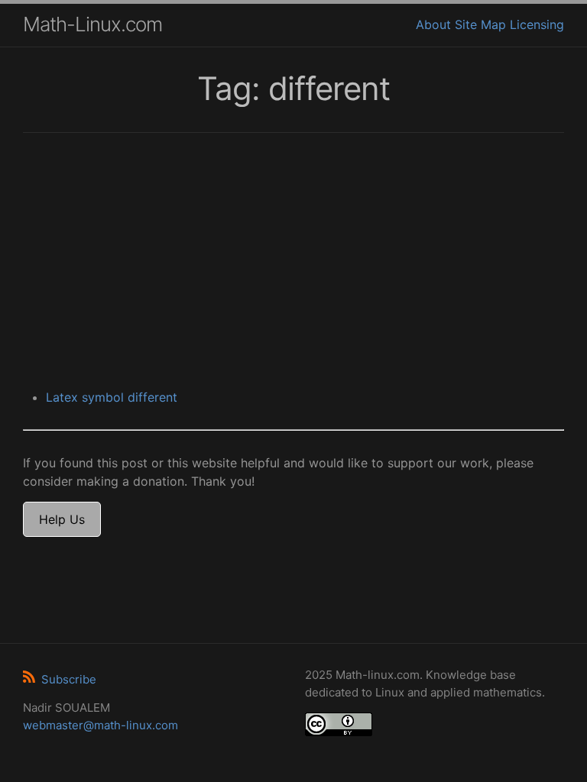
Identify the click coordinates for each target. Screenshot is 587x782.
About (433, 24)
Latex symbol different (111, 397)
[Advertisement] (293, 263)
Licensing (537, 24)
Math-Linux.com (92, 24)
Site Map (480, 24)
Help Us (62, 519)
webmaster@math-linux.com (100, 725)
